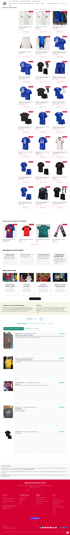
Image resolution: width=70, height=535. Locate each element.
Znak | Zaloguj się (22, 497)
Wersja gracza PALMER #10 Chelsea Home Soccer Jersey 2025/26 (25, 102)
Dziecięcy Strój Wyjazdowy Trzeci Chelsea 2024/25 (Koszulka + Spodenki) (25, 127)
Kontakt (21, 501)
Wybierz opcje (26, 31)
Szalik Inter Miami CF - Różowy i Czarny (59, 240)
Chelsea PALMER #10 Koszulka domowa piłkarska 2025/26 (24, 77)
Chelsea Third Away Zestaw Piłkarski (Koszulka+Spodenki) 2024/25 (43, 178)
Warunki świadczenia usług (41, 501)
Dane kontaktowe (62, 531)
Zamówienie (21, 499)
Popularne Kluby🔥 (56, 503)
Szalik (54, 509)
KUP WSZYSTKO (56, 499)
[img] (27, 328)
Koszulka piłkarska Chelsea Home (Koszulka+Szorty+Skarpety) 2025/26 (42, 52)
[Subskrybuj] (43, 490)
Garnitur (54, 510)
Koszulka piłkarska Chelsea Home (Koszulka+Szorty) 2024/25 (25, 178)
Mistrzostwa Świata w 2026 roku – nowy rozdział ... (10, 285)
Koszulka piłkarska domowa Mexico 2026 (43, 240)
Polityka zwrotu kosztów (41, 497)
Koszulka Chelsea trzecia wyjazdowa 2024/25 (59, 178)
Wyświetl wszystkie (35, 244)
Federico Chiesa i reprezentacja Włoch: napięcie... (60, 285)
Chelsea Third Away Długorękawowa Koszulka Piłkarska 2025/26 (43, 203)
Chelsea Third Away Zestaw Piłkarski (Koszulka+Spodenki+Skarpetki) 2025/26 (59, 203)
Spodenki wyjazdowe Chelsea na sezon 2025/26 (25, 52)
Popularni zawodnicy (57, 505)
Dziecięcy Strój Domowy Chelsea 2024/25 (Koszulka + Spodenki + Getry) (58, 102)
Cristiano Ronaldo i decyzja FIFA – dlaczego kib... (27, 285)
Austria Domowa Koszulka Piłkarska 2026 (26, 240)
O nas (20, 505)
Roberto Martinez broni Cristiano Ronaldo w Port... (43, 285)
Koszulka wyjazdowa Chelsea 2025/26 (41, 27)
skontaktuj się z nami (53, 471)
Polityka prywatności (40, 499)
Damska (54, 512)
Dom (54, 497)
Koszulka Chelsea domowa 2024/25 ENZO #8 (26, 153)
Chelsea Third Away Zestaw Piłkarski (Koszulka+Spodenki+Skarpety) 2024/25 (43, 77)
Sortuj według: (35, 9)
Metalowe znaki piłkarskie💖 (58, 507)
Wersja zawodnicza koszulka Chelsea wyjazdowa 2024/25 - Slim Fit (59, 153)
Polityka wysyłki (39, 503)
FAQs (20, 503)
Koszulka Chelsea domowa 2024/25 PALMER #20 (43, 153)
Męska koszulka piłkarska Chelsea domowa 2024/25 (42, 127)
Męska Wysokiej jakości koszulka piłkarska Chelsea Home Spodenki (59, 77)
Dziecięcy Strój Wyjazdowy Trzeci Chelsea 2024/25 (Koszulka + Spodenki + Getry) (42, 102)
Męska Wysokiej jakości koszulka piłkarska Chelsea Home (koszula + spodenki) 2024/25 (25, 203)
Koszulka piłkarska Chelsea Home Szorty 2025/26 (59, 27)
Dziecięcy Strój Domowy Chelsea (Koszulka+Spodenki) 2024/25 (58, 127)
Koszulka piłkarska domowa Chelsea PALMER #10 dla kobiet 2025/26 (59, 52)
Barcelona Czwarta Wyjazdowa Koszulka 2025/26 (9, 240)
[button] (25, 1)
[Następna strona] (46, 213)
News (54, 514)
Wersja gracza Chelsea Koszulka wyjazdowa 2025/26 (25, 27)
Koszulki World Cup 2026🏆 (58, 501)
